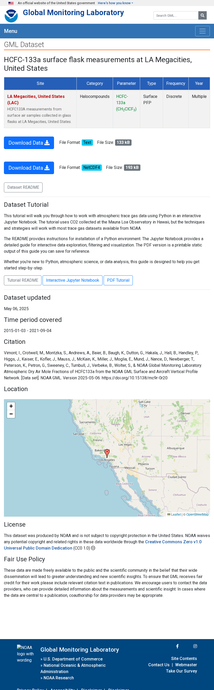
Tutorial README (22, 280)
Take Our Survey (181, 671)
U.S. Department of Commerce (73, 659)
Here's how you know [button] (114, 3)
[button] (107, 453)
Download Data (26, 143)
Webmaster (186, 664)
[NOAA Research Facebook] (170, 646)
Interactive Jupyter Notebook (72, 280)
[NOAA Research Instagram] (188, 646)
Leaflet (175, 514)
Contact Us (159, 664)
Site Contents (184, 658)
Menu (10, 31)
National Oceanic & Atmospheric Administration (73, 668)
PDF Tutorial (118, 280)
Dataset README (23, 187)
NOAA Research (59, 677)
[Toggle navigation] (202, 31)
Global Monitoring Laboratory (73, 12)
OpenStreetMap (197, 514)
